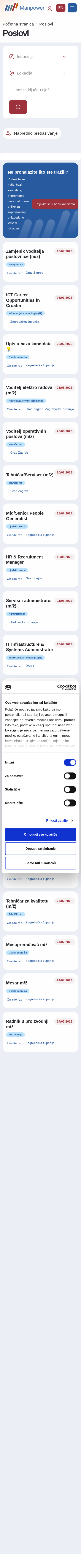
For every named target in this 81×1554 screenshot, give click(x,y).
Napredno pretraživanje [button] (36, 133)
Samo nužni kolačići (40, 863)
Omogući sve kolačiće (40, 834)
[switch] (70, 775)
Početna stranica (18, 24)
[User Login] (51, 10)
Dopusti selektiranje (40, 848)
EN (60, 8)
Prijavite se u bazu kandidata (55, 204)
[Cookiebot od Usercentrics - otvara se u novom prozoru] (57, 687)
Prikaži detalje (57, 820)
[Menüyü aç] (72, 7)
